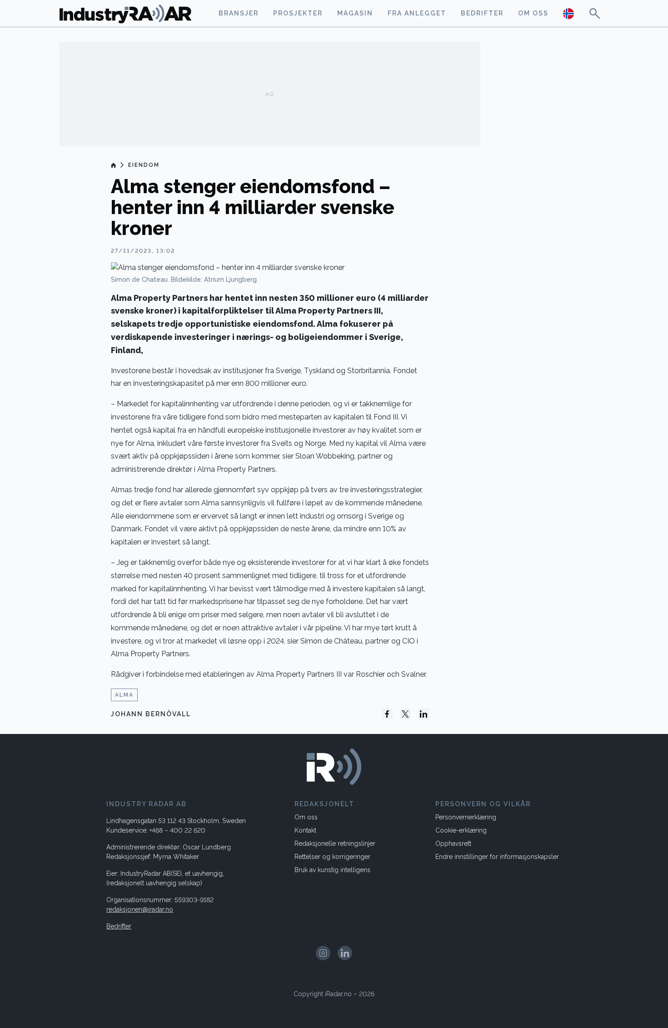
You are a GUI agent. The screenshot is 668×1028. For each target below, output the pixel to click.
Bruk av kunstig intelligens (332, 869)
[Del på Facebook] (387, 714)
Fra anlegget (417, 13)
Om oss (533, 13)
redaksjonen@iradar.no (139, 909)
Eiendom (144, 165)
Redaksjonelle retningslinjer (334, 843)
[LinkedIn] (345, 953)
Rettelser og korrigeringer (332, 856)
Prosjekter (298, 13)
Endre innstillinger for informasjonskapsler (497, 856)
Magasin (355, 13)
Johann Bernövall (151, 714)
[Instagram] (323, 953)
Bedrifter (482, 13)
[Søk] (594, 13)
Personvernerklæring (465, 817)
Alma (124, 695)
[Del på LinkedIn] (423, 714)
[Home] (114, 165)
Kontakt (305, 830)
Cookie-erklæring (461, 830)
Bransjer (239, 13)
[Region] (568, 13)
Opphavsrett (453, 843)
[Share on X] (405, 714)
